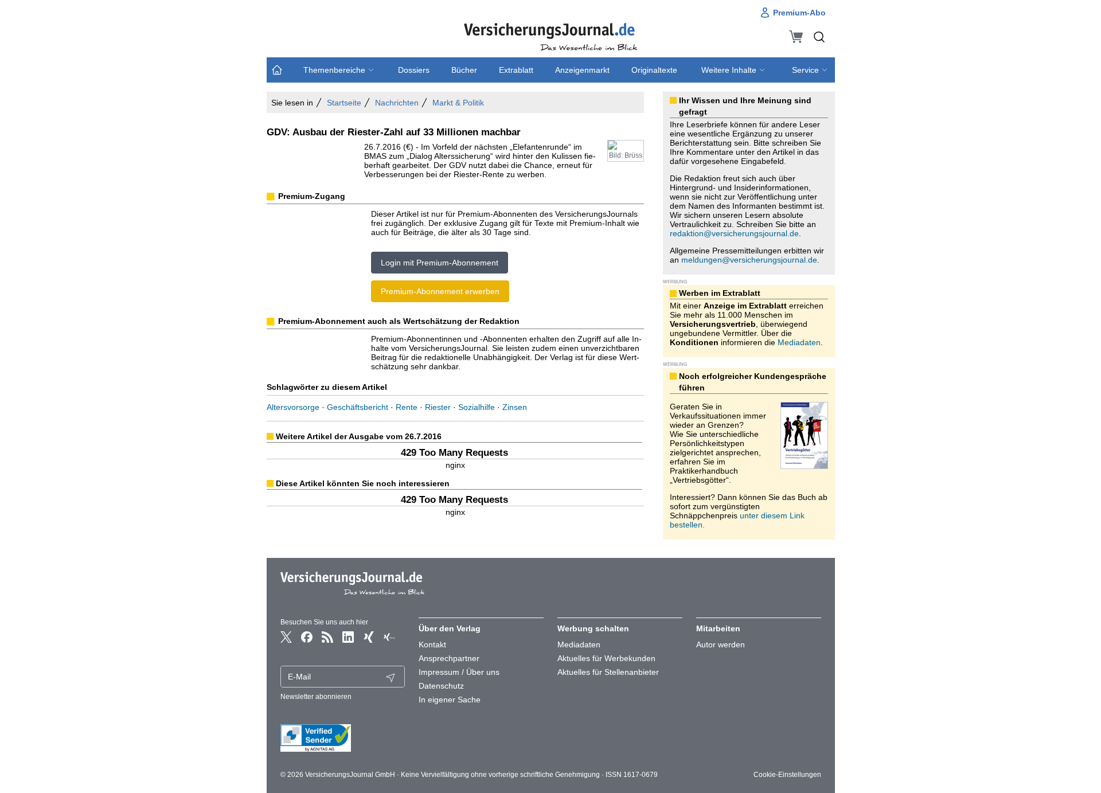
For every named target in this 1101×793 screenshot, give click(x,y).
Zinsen (514, 407)
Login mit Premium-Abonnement (439, 262)
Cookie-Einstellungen (787, 775)
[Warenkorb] (796, 37)
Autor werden (720, 644)
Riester (438, 407)
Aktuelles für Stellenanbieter (608, 672)
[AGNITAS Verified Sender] (342, 738)
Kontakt (432, 644)
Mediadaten (799, 342)
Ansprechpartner (449, 658)
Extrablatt (516, 70)
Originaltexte (654, 70)
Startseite (344, 102)
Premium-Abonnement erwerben (440, 291)
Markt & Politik (458, 102)
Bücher (464, 70)
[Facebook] (307, 637)
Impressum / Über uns (459, 672)
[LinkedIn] (348, 637)
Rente (406, 407)
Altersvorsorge (293, 407)
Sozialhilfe (476, 407)
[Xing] (368, 637)
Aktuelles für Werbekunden (606, 658)
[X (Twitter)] (286, 637)
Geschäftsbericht (357, 407)
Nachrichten (397, 102)
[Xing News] (389, 637)
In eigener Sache (450, 699)
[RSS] (327, 637)
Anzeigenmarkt (582, 70)
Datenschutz (441, 685)
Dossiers (414, 70)
